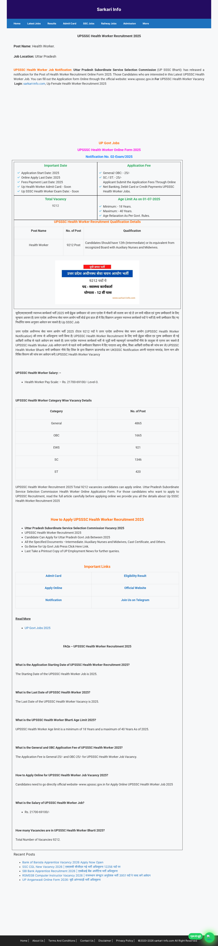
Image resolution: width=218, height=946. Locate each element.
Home (17, 23)
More (146, 23)
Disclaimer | (105, 940)
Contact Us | (87, 940)
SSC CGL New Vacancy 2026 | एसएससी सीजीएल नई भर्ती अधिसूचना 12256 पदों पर (71, 866)
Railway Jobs (108, 23)
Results (52, 23)
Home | (24, 940)
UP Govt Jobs (109, 143)
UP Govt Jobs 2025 (37, 628)
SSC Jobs (88, 23)
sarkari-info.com (34, 83)
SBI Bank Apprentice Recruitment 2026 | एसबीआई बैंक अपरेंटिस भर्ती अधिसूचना (70, 871)
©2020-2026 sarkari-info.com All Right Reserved (168, 940)
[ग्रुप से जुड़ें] (209, 937)
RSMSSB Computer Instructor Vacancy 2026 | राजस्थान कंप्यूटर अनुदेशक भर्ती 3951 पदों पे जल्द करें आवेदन (86, 875)
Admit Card (69, 23)
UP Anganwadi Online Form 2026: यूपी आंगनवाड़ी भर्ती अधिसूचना (61, 879)
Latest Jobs (34, 23)
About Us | (38, 940)
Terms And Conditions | (62, 940)
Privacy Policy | (125, 940)
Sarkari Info (109, 9)
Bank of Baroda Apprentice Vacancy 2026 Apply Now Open (62, 862)
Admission (129, 23)
